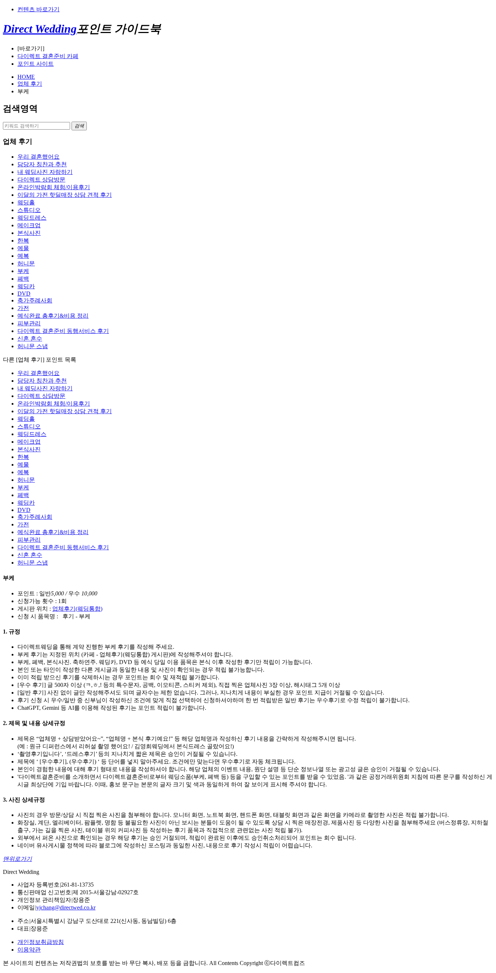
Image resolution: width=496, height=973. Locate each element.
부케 (23, 271)
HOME (26, 77)
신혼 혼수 (29, 338)
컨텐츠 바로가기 (38, 9)
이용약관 (29, 949)
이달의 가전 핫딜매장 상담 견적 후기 (64, 195)
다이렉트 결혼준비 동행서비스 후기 (63, 331)
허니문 (26, 263)
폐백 (23, 279)
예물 (23, 248)
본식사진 (29, 233)
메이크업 (29, 225)
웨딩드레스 (31, 218)
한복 (23, 240)
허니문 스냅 (32, 346)
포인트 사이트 (35, 64)
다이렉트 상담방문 (41, 179)
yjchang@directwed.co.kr (65, 907)
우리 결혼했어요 (38, 157)
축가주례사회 (34, 300)
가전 (23, 308)
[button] (79, 126)
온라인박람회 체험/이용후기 (53, 187)
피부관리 (29, 323)
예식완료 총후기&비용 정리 (53, 316)
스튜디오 (29, 210)
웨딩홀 (26, 202)
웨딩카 (26, 286)
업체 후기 (29, 84)
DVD (24, 293)
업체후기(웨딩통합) (77, 609)
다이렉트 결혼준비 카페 (47, 56)
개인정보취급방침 (40, 942)
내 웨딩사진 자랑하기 (45, 172)
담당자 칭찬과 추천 (42, 164)
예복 (23, 256)
